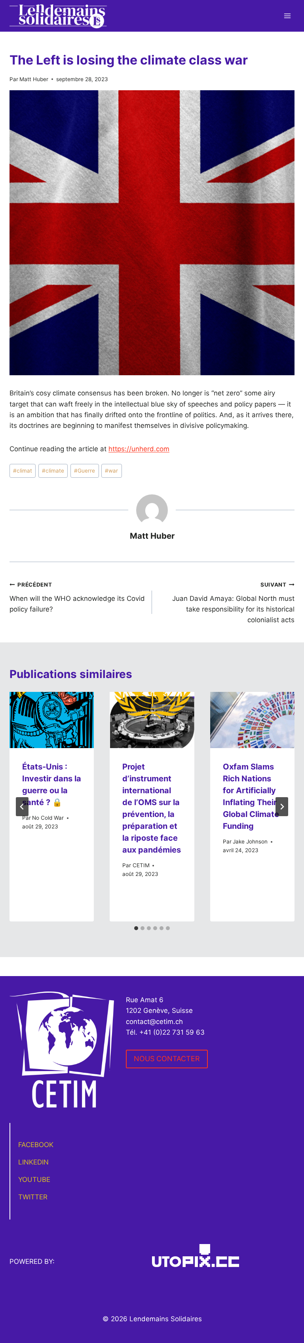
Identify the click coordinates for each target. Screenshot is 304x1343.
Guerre (84, 470)
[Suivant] (282, 806)
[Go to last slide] (22, 806)
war (111, 470)
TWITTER (33, 1197)
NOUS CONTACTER (167, 1058)
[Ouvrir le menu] (287, 15)
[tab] (136, 928)
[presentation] (52, 720)
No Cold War (48, 818)
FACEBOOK (35, 1145)
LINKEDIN (33, 1162)
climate (53, 470)
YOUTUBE (34, 1179)
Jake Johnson (250, 841)
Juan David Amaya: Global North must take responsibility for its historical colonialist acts (233, 602)
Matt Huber (33, 79)
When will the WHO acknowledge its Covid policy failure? (77, 597)
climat (22, 470)
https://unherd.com (138, 449)
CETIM (141, 865)
